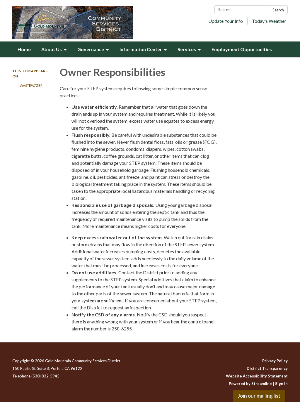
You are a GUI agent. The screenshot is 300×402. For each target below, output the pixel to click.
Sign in (281, 383)
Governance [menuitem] (90, 49)
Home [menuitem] (24, 49)
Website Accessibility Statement (257, 376)
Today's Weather (269, 21)
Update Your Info (225, 21)
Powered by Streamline (250, 383)
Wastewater (31, 85)
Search (278, 10)
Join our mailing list (259, 396)
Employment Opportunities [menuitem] (242, 49)
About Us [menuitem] (51, 49)
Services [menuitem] (187, 49)
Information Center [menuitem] (141, 49)
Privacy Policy (275, 360)
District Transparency (267, 368)
